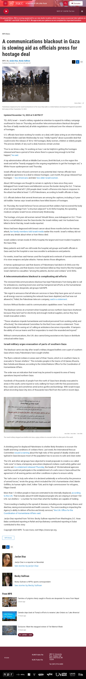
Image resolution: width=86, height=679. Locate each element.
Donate (76, 3)
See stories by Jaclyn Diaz (26, 565)
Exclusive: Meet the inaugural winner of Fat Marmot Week (40, 627)
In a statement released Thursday (29, 467)
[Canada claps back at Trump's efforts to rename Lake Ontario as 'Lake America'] (9, 616)
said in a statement (58, 299)
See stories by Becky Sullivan (28, 585)
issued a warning (21, 453)
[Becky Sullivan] (7, 579)
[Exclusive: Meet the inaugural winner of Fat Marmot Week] (9, 630)
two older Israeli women (47, 178)
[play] (6, 11)
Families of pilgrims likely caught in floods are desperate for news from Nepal (48, 598)
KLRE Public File (37, 660)
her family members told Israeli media (27, 231)
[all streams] (82, 11)
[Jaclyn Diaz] (7, 560)
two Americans (21, 178)
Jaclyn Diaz (13, 61)
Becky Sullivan (24, 61)
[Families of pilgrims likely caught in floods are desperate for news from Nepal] (9, 602)
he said (15, 155)
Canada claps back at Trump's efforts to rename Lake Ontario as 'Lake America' (48, 612)
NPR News (6, 34)
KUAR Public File (37, 655)
